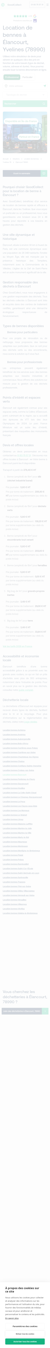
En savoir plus (12, 1318)
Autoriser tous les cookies (25, 1341)
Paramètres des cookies (25, 1326)
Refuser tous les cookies (25, 1334)
